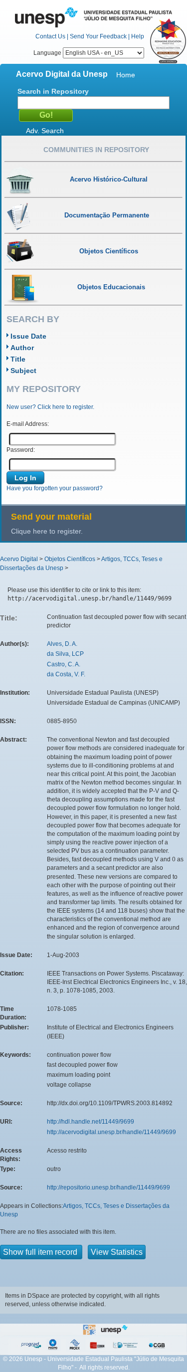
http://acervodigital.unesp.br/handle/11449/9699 (111, 1132)
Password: (20, 449)
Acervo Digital (19, 559)
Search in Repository (53, 91)
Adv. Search (45, 131)
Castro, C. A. (63, 664)
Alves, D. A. (62, 643)
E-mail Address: (27, 423)
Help (137, 36)
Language (48, 52)
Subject (23, 371)
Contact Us (50, 36)
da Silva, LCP (65, 653)
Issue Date (28, 336)
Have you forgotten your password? (54, 488)
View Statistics (117, 1252)
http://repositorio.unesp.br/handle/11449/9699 (108, 1187)
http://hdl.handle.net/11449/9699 (90, 1121)
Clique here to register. (47, 531)
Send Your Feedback (98, 36)
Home (125, 75)
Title (17, 359)
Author (22, 348)
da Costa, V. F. (66, 674)
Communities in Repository (96, 150)
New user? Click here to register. (50, 406)
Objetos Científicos (69, 559)
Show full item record (41, 1252)
